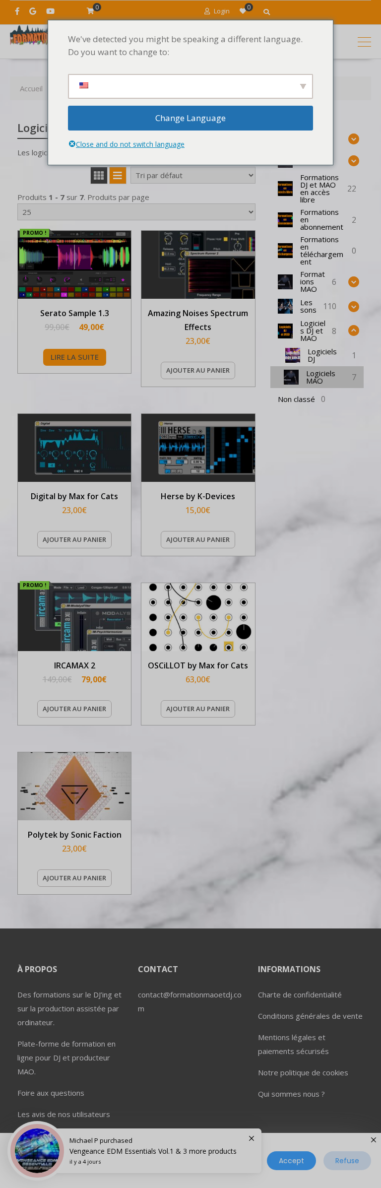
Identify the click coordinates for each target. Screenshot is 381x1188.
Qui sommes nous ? (291, 1094)
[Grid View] (99, 175)
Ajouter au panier (198, 370)
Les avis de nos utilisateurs (63, 1114)
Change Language (190, 118)
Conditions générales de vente (310, 1016)
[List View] (118, 175)
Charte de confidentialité (300, 994)
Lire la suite (75, 357)
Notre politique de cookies (303, 1072)
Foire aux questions (50, 1093)
